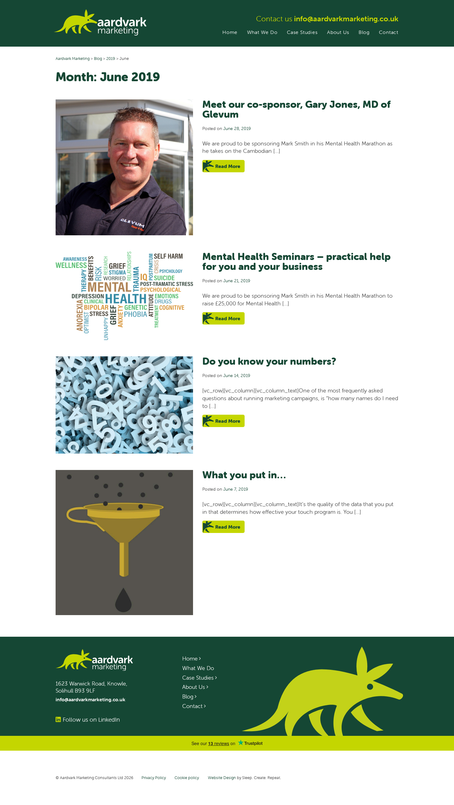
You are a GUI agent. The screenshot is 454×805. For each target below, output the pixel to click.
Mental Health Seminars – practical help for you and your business (296, 261)
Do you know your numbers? (269, 361)
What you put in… (244, 475)
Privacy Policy (153, 777)
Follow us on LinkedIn (91, 719)
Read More (227, 166)
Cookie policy (186, 777)
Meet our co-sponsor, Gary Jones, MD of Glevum (296, 109)
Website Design (222, 777)
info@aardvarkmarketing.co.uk (346, 18)
